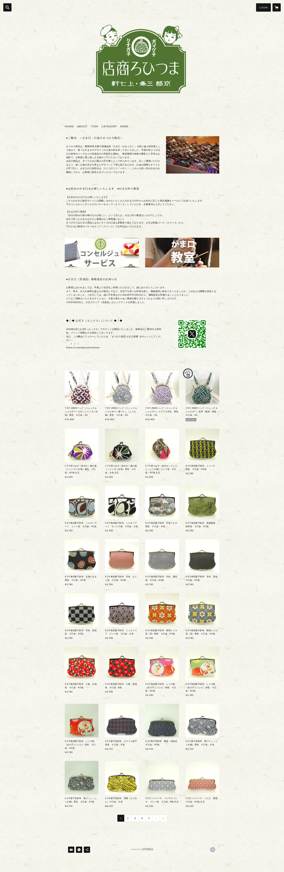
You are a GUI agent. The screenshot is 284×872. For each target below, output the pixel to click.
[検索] (7, 7)
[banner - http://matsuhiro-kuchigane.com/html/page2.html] (182, 252)
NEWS (124, 126)
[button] (263, 7)
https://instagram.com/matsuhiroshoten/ (212, 849)
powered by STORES (142, 850)
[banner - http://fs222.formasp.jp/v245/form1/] (102, 252)
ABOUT (82, 126)
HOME (69, 126)
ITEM (94, 126)
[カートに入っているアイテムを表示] (276, 7)
